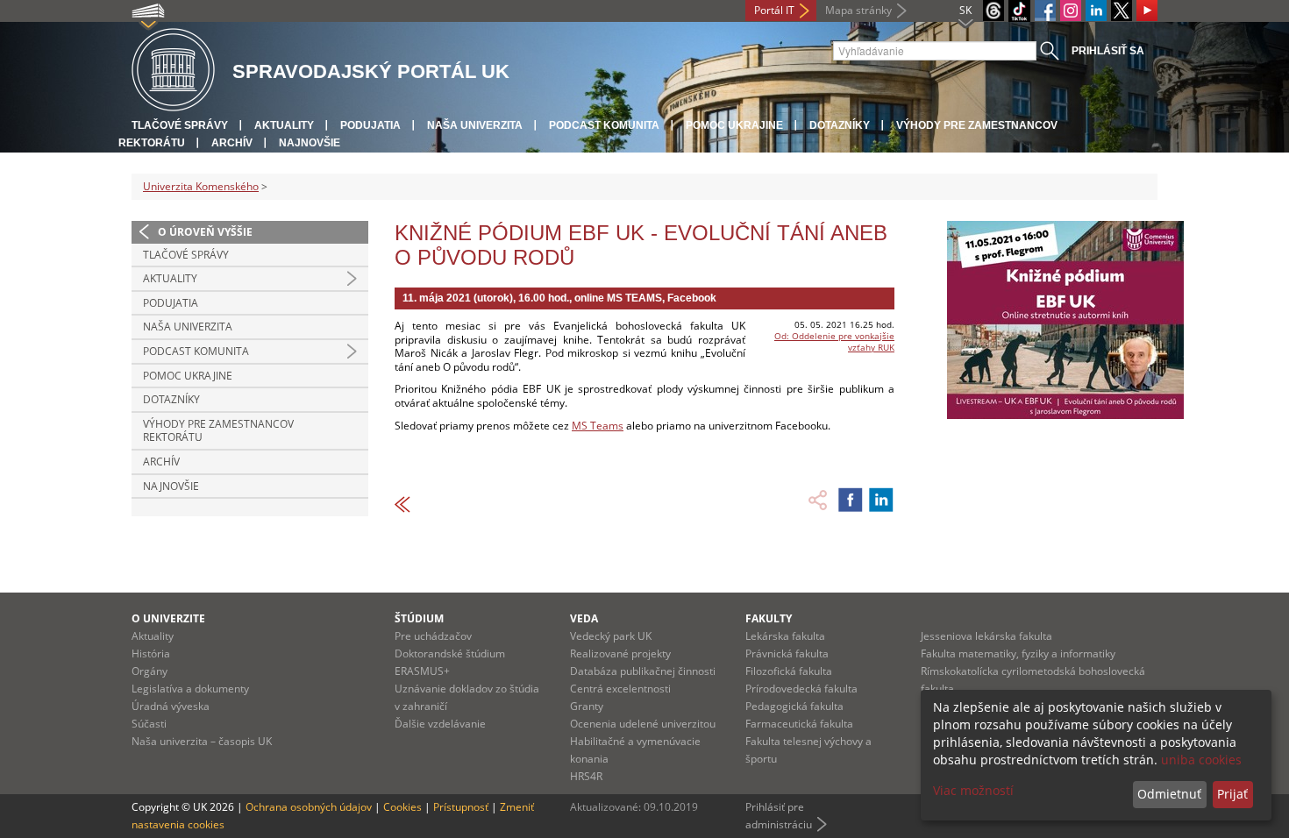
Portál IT (774, 10)
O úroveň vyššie (205, 231)
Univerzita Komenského (201, 186)
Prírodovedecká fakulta (801, 688)
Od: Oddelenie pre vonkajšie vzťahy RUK (834, 341)
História (151, 653)
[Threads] (993, 10)
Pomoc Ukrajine (734, 125)
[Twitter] (1121, 10)
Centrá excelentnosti (620, 688)
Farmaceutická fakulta (799, 723)
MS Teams (597, 425)
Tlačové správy (180, 125)
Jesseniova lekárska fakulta (986, 635)
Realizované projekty (620, 653)
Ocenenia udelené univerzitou (643, 723)
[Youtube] (1146, 10)
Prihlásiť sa (1108, 51)
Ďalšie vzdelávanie (440, 723)
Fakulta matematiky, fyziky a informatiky (1018, 653)
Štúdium (419, 618)
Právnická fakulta (787, 653)
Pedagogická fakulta (794, 706)
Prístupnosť (460, 806)
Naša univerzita (475, 125)
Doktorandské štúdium (450, 653)
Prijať (1232, 793)
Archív (232, 143)
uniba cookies (1201, 759)
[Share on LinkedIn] (881, 499)
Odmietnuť (1169, 793)
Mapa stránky (858, 10)
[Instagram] (1070, 10)
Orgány (149, 671)
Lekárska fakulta (785, 635)
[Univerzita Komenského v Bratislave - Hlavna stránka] (173, 70)
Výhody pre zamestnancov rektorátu (218, 430)
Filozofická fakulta (788, 671)
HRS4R (586, 776)
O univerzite (168, 618)
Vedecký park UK (611, 635)
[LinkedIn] (1096, 10)
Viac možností (973, 790)
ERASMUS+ (422, 671)
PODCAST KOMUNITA (604, 125)
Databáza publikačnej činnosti (643, 671)
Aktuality (284, 125)
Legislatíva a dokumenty (190, 688)
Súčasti (149, 723)
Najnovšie (309, 143)
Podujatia (370, 125)
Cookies (402, 806)
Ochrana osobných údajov (309, 806)
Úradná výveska (171, 706)
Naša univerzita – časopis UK (202, 741)
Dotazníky (839, 125)
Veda (584, 618)
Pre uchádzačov (433, 635)
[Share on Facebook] (850, 499)
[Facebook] (1045, 10)
